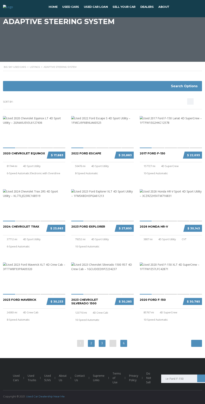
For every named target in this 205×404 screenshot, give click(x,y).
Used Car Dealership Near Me (45, 396)
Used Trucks (32, 378)
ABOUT (163, 7)
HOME (53, 7)
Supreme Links (99, 378)
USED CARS (70, 7)
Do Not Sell (148, 378)
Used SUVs (47, 378)
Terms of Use (117, 378)
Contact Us (80, 378)
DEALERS (147, 7)
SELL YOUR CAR (124, 7)
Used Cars (16, 378)
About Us (63, 378)
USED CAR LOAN (96, 7)
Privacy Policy (133, 378)
